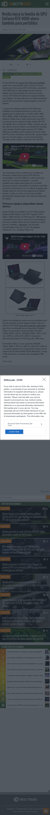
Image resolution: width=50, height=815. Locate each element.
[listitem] (25, 424)
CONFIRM (14, 432)
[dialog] (25, 407)
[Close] (45, 380)
